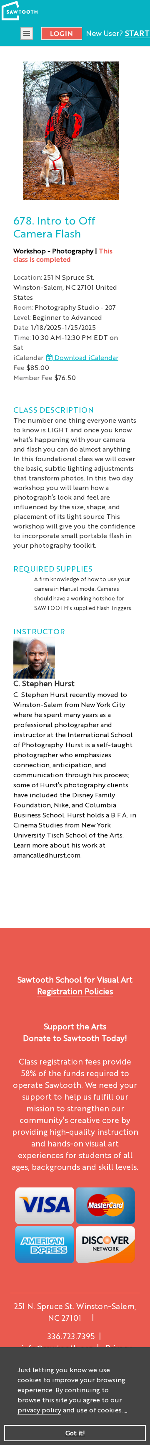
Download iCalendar (85, 357)
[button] (126, 1410)
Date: (21, 327)
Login (61, 33)
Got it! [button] (75, 1433)
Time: (22, 337)
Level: (22, 317)
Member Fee (32, 377)
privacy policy (39, 1409)
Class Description (53, 409)
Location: (27, 277)
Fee (19, 367)
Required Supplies (52, 568)
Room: (23, 307)
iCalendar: (29, 357)
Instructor (39, 631)
